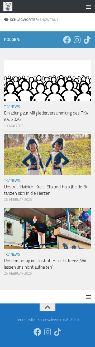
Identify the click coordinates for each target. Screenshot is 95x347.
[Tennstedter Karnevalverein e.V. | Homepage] (9, 6)
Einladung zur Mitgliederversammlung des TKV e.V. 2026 (46, 116)
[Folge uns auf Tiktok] (87, 40)
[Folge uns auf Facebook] (67, 40)
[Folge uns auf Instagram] (77, 40)
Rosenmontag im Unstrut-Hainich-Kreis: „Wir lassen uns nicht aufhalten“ (45, 263)
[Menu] (88, 6)
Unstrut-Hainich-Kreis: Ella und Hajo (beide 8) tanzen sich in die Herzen (45, 190)
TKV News (12, 106)
